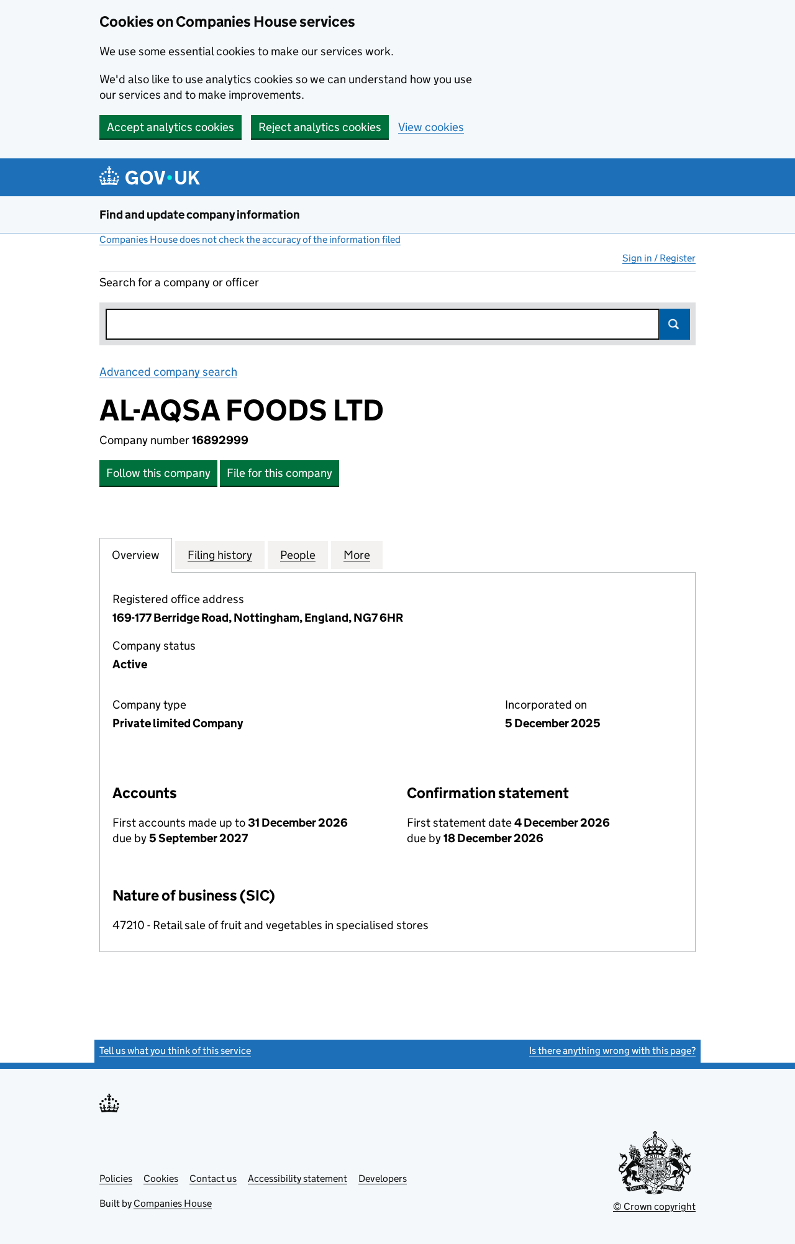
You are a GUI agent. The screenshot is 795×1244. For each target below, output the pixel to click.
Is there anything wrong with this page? (612, 1050)
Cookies (160, 1178)
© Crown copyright (654, 1206)
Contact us (213, 1178)
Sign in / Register (659, 258)
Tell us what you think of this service (175, 1050)
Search (674, 324)
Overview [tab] (136, 555)
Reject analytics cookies (319, 127)
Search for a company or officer (179, 282)
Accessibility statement (297, 1178)
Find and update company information (199, 214)
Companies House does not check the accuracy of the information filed (250, 239)
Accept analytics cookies (170, 127)
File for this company (279, 473)
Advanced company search (168, 372)
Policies (115, 1178)
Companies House (173, 1203)
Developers (382, 1178)
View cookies (431, 127)
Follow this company (158, 473)
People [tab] (298, 555)
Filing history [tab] (220, 555)
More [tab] (356, 555)
